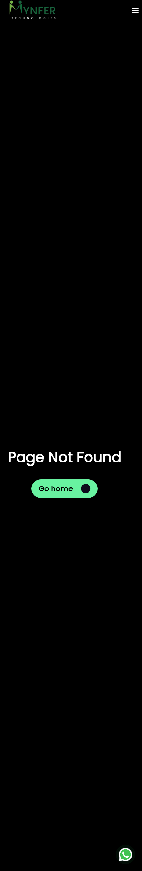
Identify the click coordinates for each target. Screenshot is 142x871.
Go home (56, 489)
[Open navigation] (135, 10)
